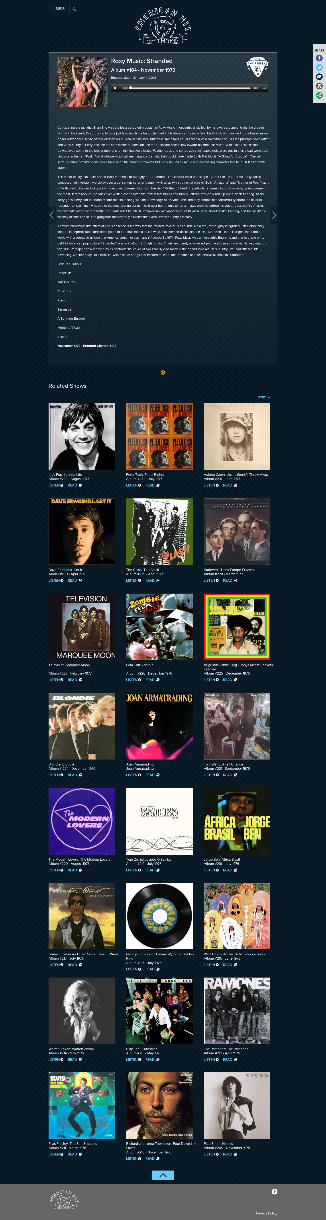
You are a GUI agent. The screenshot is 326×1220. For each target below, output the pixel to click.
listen (54, 485)
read (73, 485)
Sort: (262, 397)
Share (319, 50)
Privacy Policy (266, 1213)
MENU (60, 9)
